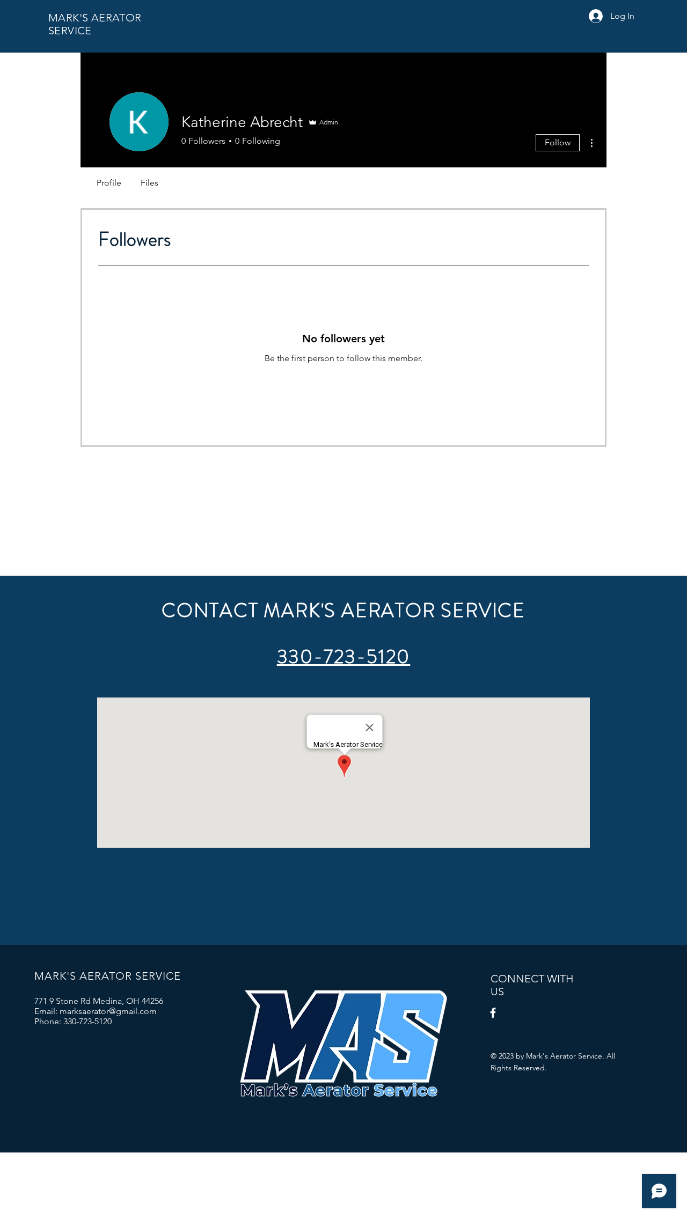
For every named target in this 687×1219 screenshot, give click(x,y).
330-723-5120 (344, 657)
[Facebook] (493, 1012)
